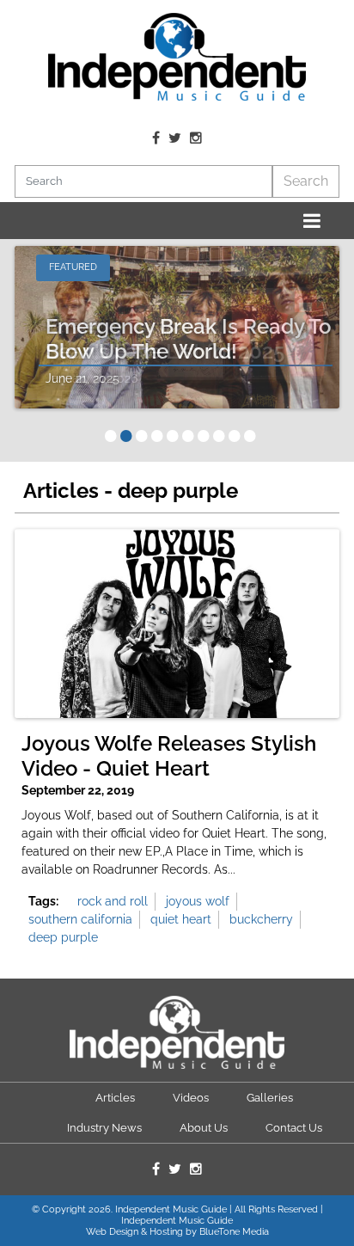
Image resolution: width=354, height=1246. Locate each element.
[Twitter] (174, 138)
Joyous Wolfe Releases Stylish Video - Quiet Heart (168, 756)
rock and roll (112, 901)
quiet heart (180, 919)
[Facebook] (156, 138)
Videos (191, 1097)
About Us (204, 1127)
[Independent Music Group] (177, 57)
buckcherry (261, 919)
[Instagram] (196, 138)
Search (306, 181)
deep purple (63, 937)
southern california (80, 919)
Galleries (270, 1097)
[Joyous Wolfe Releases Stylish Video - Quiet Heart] (177, 623)
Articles (115, 1097)
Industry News (104, 1127)
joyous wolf (197, 901)
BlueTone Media (234, 1231)
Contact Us (294, 1127)
